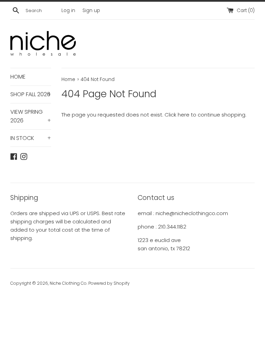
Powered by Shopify (109, 283)
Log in (68, 10)
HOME (18, 77)
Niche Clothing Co (68, 283)
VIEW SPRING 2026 (30, 116)
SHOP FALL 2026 (30, 94)
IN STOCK (30, 138)
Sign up (91, 10)
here (183, 114)
